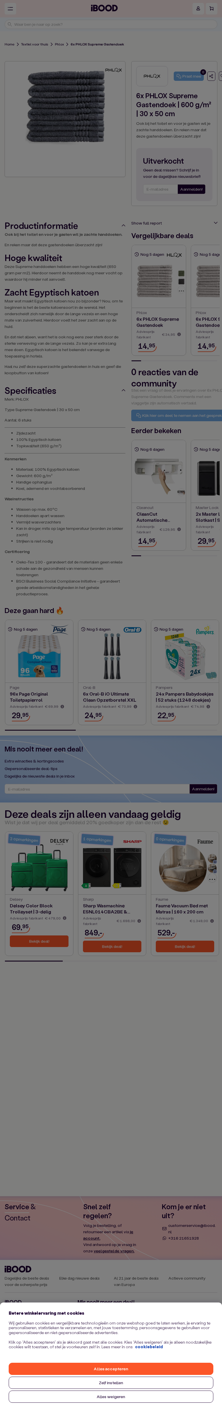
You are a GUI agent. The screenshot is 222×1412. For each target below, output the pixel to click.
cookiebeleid (149, 1346)
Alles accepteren (111, 1368)
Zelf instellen (111, 1382)
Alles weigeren (111, 1396)
